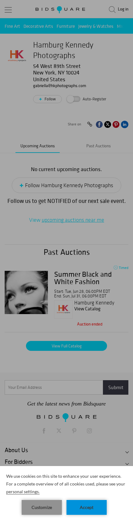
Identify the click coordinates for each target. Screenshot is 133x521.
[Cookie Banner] (66, 493)
